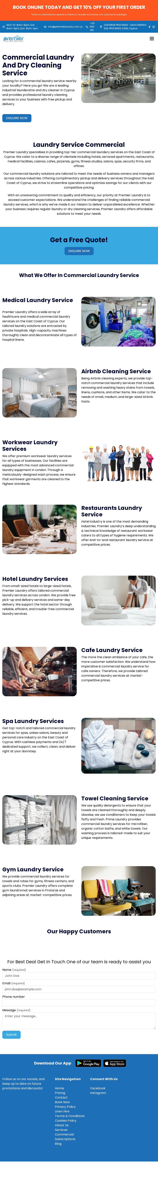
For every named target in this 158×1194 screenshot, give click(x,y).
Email (13, 983)
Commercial (64, 1134)
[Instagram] (153, 27)
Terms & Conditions (70, 1116)
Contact (61, 1097)
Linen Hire (62, 1111)
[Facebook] (149, 27)
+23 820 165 (92, 27)
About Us (62, 1125)
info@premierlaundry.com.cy (65, 26)
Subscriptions (65, 1139)
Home (59, 1088)
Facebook (97, 1088)
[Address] (101, 26)
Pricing (60, 1093)
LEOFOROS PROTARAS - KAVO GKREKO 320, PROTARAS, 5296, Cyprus (125, 26)
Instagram (98, 1093)
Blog (58, 1143)
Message (16, 1010)
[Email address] (45, 26)
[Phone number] (87, 26)
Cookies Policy (65, 1120)
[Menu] (152, 38)
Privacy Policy (65, 1107)
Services (61, 1130)
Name (14, 970)
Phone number (13, 996)
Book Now (62, 1102)
